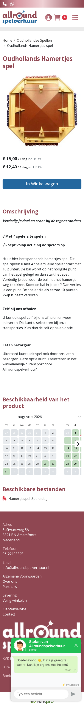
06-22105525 (13, 553)
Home (7, 40)
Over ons (10, 581)
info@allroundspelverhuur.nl (26, 567)
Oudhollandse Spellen (34, 40)
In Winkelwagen (42, 184)
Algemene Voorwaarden (22, 576)
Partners (10, 586)
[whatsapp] (12, 4)
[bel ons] (5, 4)
